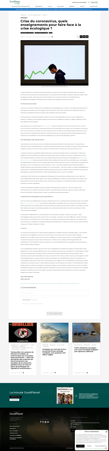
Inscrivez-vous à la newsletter (79, 2)
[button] (106, 431)
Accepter (80, 446)
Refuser (89, 446)
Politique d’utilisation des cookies (84, 448)
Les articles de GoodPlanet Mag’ (21, 6)
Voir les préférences (100, 446)
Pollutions (60, 6)
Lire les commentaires (54, 313)
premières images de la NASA (31, 203)
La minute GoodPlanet (15, 435)
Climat (50, 6)
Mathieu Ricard (46, 126)
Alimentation (93, 6)
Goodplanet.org (15, 396)
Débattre (24, 15)
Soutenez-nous (13, 433)
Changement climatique (27, 32)
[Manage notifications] (106, 448)
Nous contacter (14, 430)
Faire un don (94, 2)
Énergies (71, 6)
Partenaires (13, 428)
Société (82, 6)
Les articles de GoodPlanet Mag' (22, 347)
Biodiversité (38, 6)
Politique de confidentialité (99, 448)
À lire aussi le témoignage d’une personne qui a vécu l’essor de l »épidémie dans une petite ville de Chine (50, 283)
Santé (50, 32)
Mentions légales (69, 448)
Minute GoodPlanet (34, 15)
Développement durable (41, 32)
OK (73, 430)
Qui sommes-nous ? (15, 426)
